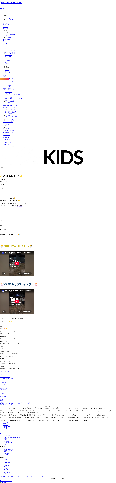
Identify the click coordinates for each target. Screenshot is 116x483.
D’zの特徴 (7, 18)
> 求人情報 (11, 476)
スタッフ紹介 (8, 21)
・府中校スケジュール (8, 449)
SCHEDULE (5, 427)
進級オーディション (10, 100)
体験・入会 (8, 89)
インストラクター (10, 116)
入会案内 (7, 37)
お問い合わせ (8, 130)
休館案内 (7, 56)
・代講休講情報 (6, 453)
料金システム (10, 105)
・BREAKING (6, 465)
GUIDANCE (5, 425)
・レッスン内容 (6, 435)
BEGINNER (5, 423)
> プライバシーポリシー (40, 476)
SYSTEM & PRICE (7, 426)
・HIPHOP (5, 459)
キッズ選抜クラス (9, 103)
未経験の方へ (9, 88)
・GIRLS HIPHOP (7, 464)
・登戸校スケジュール (8, 452)
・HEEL (5, 473)
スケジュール (9, 107)
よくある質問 (8, 19)
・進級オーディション (8, 440)
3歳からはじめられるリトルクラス (13, 98)
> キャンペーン (20, 476)
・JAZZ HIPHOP (7, 461)
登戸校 (7, 72)
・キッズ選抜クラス (7, 442)
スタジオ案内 (8, 122)
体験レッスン (8, 35)
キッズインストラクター (11, 120)
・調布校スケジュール (8, 450)
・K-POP (5, 471)
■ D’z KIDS (2, 433)
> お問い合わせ (29, 476)
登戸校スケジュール (10, 53)
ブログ (6, 128)
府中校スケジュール (10, 50)
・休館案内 (5, 454)
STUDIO (5, 429)
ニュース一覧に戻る (5, 371)
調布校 (7, 71)
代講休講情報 (8, 55)
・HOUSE (5, 468)
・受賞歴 (5, 444)
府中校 (7, 70)
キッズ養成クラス (9, 101)
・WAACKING (6, 472)
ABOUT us (5, 422)
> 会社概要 (3, 476)
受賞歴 (7, 104)
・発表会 (5, 438)
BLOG (4, 431)
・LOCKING (6, 469)
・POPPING (5, 466)
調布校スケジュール (10, 52)
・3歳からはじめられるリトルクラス (11, 437)
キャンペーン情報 (9, 34)
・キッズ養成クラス (7, 441)
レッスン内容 (8, 97)
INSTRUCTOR (6, 428)
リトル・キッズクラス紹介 (11, 94)
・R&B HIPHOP (6, 462)
